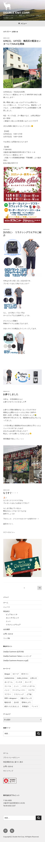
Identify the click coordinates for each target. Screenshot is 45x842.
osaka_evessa (22, 678)
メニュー (24, 23)
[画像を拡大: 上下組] (22, 290)
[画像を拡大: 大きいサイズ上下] (22, 335)
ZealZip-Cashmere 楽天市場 (13, 652)
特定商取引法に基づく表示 (13, 762)
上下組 (29, 694)
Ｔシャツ (34, 706)
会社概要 (6, 629)
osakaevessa (9, 678)
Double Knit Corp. (16, 12)
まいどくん (8, 682)
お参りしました (10, 394)
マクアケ (31, 690)
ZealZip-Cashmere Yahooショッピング (17, 656)
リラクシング (19, 694)
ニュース (6, 607)
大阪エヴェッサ (26, 698)
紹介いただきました (11, 706)
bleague (7, 674)
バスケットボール (28, 686)
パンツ (6, 690)
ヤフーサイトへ (9, 532)
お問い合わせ (8, 634)
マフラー (7, 694)
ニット (8, 621)
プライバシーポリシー (11, 757)
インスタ (19, 682)
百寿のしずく (26, 702)
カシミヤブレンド (12, 618)
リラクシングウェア (13, 625)
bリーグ (16, 674)
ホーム (5, 602)
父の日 (16, 702)
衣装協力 (25, 706)
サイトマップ (8, 771)
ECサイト (25, 674)
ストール (7, 686)
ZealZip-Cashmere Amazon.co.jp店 (15, 660)
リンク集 (6, 638)
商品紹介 (6, 611)
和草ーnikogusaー (10, 698)
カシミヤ (28, 682)
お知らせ (33, 678)
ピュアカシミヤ (11, 614)
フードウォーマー (18, 690)
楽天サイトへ (8, 524)
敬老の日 (7, 702)
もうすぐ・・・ (10, 493)
